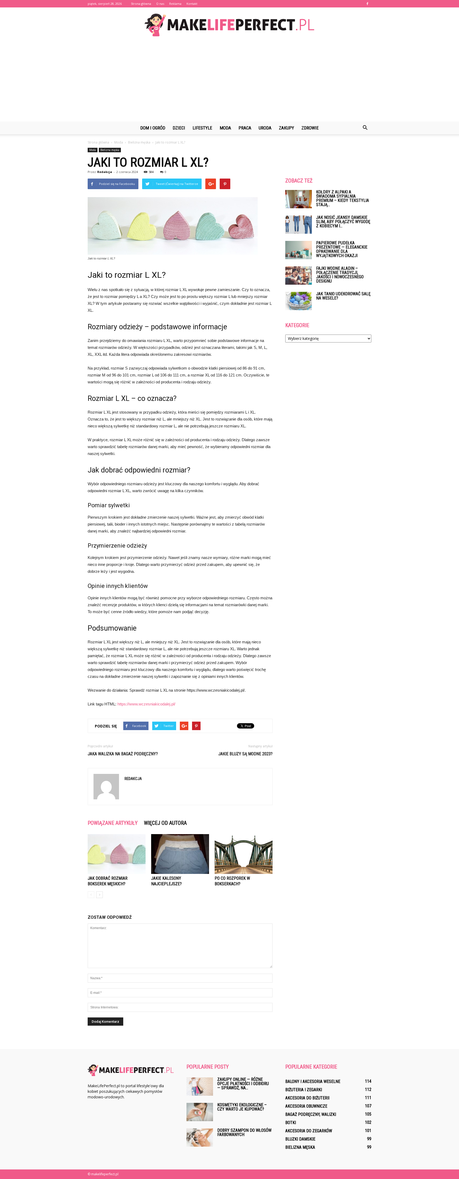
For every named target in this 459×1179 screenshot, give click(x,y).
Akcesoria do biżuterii (307, 1097)
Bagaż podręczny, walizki (310, 1114)
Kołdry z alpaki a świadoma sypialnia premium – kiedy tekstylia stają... (342, 198)
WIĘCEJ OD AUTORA (165, 823)
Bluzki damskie (300, 1139)
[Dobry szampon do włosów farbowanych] (199, 1137)
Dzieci (179, 128)
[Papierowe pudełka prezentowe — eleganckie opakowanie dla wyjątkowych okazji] (298, 250)
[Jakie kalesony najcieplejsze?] (180, 854)
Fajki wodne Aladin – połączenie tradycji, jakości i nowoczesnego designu (340, 275)
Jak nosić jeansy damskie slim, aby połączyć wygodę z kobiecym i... (343, 221)
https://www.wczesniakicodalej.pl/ (146, 704)
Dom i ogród (152, 128)
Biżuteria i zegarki (303, 1089)
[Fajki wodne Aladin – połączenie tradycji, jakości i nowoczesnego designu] (298, 275)
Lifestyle (202, 128)
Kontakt (191, 4)
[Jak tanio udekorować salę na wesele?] (298, 301)
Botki (290, 1122)
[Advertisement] (229, 82)
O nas (160, 4)
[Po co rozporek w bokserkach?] (244, 854)
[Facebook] (367, 3)
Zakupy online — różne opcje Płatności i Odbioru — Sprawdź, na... (243, 1083)
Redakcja (104, 172)
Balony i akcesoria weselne (312, 1081)
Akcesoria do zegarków (308, 1130)
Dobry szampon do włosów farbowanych (244, 1132)
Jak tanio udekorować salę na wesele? (343, 296)
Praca (245, 128)
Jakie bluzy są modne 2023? (245, 753)
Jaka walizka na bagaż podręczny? (123, 753)
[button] (365, 128)
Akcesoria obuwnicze (306, 1106)
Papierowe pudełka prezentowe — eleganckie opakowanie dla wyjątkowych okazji (341, 249)
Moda (225, 128)
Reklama (175, 4)
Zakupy (286, 128)
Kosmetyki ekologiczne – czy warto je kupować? (242, 1107)
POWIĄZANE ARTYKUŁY (113, 823)
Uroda (265, 128)
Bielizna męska (109, 150)
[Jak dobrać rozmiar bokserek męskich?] (117, 854)
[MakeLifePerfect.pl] (229, 25)
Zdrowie (310, 128)
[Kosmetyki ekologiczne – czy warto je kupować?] (199, 1112)
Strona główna (141, 4)
